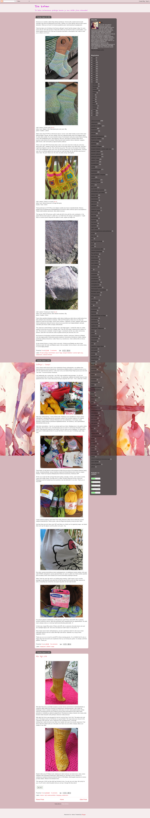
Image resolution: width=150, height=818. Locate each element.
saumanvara (94, 320)
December (95, 84)
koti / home (94, 187)
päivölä (93, 446)
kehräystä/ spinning (96, 156)
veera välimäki (95, 461)
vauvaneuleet (94, 338)
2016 (94, 68)
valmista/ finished (47, 354)
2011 (94, 79)
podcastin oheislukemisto (97, 136)
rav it (52, 127)
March (94, 103)
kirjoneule (93, 313)
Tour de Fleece (95, 254)
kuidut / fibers (94, 397)
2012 (94, 77)
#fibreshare (94, 341)
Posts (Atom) (65, 804)
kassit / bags (59, 352)
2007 (94, 115)
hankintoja (93, 369)
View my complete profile (97, 50)
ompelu (93, 177)
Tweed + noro (94, 487)
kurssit (93, 400)
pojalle (92, 438)
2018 (94, 64)
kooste (93, 395)
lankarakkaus (94, 413)
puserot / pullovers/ (96, 154)
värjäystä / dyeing (95, 210)
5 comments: (53, 350)
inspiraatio (93, 379)
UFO (92, 297)
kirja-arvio (93, 215)
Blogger (84, 814)
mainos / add (43, 795)
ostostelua (93, 431)
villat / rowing (94, 228)
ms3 (92, 238)
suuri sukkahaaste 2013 (97, 249)
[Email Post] (60, 350)
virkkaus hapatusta (96, 464)
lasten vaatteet (95, 415)
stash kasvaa (94, 323)
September (95, 90)
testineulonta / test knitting (98, 192)
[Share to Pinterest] (69, 350)
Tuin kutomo (42, 6)
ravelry (93, 449)
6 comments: (54, 793)
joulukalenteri (94, 382)
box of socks (94, 213)
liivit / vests (94, 418)
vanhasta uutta (95, 336)
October (95, 88)
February (95, 106)
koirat (92, 392)
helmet (93, 374)
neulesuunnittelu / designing (54, 795)
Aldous (93, 476)
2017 (94, 66)
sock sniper (94, 454)
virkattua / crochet (95, 182)
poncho (93, 441)
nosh (92, 428)
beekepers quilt (95, 356)
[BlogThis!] (64, 350)
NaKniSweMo (94, 197)
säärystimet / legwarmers (97, 328)
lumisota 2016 (94, 420)
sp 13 (92, 244)
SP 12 (92, 185)
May (94, 99)
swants (93, 456)
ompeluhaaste (94, 277)
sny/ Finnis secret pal (96, 241)
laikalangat (94, 405)
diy (92, 305)
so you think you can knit (97, 190)
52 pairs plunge (44, 352)
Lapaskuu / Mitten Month (97, 346)
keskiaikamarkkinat (96, 390)
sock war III (94, 223)
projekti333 (94, 443)
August (95, 92)
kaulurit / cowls (95, 161)
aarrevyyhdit (94, 349)
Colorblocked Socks (96, 480)
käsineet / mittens (95, 151)
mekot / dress (94, 261)
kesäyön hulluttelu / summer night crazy (73, 352)
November (95, 86)
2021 (94, 57)
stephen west (94, 326)
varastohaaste (94, 200)
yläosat (93, 466)
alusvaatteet (94, 351)
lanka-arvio (94, 202)
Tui (101, 22)
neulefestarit (94, 425)
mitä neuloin (94, 423)
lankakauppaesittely (96, 410)
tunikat (93, 333)
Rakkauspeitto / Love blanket (98, 290)
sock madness (95, 264)
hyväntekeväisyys (95, 377)
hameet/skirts (94, 308)
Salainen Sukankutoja (96, 251)
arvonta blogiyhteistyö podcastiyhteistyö (101, 231)
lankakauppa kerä (95, 408)
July (94, 95)
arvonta (93, 354)
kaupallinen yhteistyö (96, 387)
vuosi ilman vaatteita (96, 287)
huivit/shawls (51, 352)
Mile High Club (41, 656)
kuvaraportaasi (95, 164)
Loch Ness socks (95, 483)
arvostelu (93, 302)
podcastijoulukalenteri (96, 436)
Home (62, 799)
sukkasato (93, 205)
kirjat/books (94, 172)
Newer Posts (40, 799)
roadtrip (93, 167)
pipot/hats (93, 143)
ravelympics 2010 (95, 282)
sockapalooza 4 (95, 284)
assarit (93, 233)
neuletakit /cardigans (96, 146)
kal (92, 269)
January (95, 108)
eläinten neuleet (95, 367)
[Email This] (63, 350)
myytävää (93, 220)
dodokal (93, 361)
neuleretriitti (94, 274)
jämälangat (94, 310)
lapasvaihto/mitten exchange (98, 315)
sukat (92, 246)
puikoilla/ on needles (96, 126)
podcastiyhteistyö (95, 179)
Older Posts (83, 799)
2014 (94, 73)
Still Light (93, 490)
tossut (92, 331)
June (94, 97)
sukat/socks (39, 354)
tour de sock (94, 267)
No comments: (54, 644)
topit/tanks (94, 226)
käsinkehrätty (94, 218)
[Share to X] (66, 350)
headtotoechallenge (96, 372)
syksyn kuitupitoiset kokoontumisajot (100, 459)
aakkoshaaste (94, 300)
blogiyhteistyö (94, 359)
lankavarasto (94, 272)
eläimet (93, 364)
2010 (94, 82)
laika (92, 402)
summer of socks (95, 208)
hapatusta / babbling (96, 138)
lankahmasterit (95, 259)
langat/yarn (43, 646)
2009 (94, 110)
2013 (94, 75)
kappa (92, 384)
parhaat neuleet (95, 433)
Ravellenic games (95, 292)
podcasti (93, 133)
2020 (94, 60)
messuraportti (94, 318)
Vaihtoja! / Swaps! (43, 364)
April (94, 101)
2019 (94, 62)
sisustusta (93, 451)
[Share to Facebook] (68, 350)
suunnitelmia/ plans (96, 169)
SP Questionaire (95, 295)
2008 (94, 113)
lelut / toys (94, 236)
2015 (94, 71)
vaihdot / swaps (50, 646)
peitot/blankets (95, 279)
